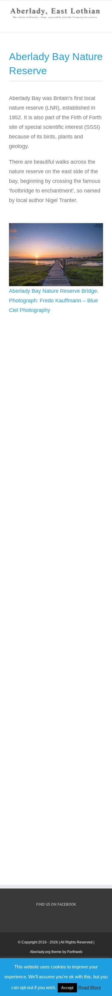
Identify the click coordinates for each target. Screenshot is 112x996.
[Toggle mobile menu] (100, 23)
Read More (89, 987)
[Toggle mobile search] (90, 23)
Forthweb (74, 952)
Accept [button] (67, 987)
